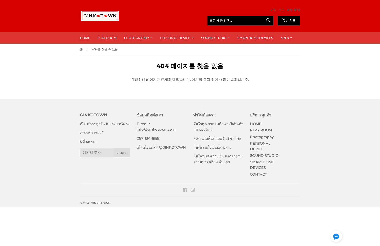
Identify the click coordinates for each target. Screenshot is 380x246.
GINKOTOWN (101, 203)
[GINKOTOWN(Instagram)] (193, 190)
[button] (336, 237)
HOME (85, 38)
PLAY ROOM (107, 38)
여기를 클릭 (201, 80)
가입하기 (122, 152)
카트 (292, 20)
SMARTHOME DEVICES (255, 38)
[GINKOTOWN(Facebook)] (185, 190)
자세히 (285, 38)
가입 (273, 9)
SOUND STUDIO (214, 38)
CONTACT (258, 174)
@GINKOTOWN (172, 147)
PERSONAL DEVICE (175, 38)
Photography (137, 38)
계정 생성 (293, 9)
